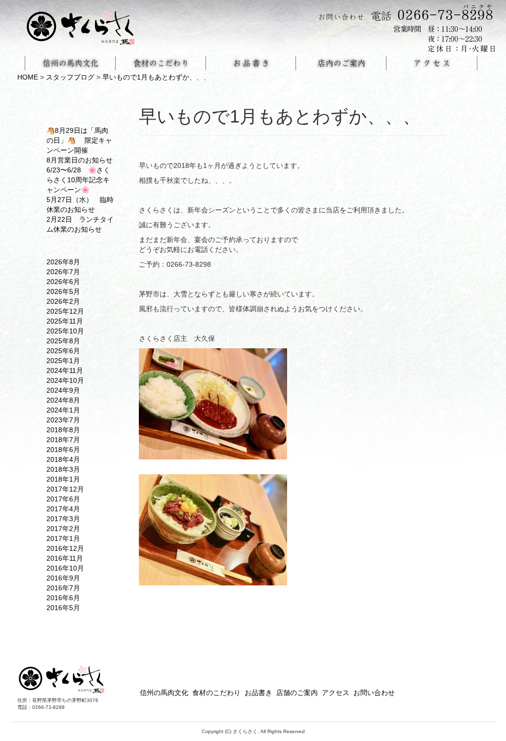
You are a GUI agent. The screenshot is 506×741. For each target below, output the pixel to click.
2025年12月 (65, 311)
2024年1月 (63, 410)
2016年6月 (63, 598)
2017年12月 (65, 489)
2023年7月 (63, 420)
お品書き (258, 693)
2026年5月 (63, 291)
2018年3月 (63, 469)
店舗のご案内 (297, 693)
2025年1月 (63, 361)
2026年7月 (63, 272)
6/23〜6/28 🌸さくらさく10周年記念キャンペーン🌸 (78, 180)
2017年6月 (63, 499)
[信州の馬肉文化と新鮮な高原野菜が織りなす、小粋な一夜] (86, 24)
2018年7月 (63, 440)
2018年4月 (63, 459)
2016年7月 (63, 588)
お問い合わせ (374, 693)
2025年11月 (64, 321)
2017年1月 (63, 538)
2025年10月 (65, 331)
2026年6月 (63, 282)
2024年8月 (63, 400)
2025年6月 (63, 351)
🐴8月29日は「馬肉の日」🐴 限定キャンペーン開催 (79, 140)
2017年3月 (63, 519)
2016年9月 (63, 578)
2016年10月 (65, 568)
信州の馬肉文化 (164, 693)
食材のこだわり (216, 693)
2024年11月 (64, 370)
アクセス (335, 693)
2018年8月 (63, 430)
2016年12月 (65, 548)
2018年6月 (63, 449)
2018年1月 (63, 479)
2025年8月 (63, 341)
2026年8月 (63, 262)
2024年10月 (65, 380)
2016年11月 (64, 558)
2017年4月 (63, 509)
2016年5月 (63, 608)
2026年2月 (63, 301)
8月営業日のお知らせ (79, 160)
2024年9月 (63, 390)
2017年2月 (63, 529)
